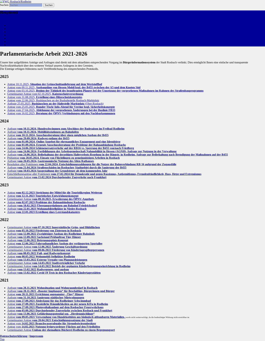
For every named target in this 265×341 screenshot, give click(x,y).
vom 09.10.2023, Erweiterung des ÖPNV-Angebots (63, 199)
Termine (12, 44)
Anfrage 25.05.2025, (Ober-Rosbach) (55, 103)
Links (10, 41)
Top (2, 339)
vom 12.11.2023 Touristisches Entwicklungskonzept (47, 195)
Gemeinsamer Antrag (19, 177)
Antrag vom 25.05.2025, (61, 106)
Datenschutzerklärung (13, 336)
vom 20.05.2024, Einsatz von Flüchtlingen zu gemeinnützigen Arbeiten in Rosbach (70, 157)
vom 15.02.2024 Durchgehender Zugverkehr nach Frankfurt (69, 177)
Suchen (4, 4)
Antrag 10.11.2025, (54, 84)
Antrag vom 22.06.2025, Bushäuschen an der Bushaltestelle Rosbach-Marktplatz (53, 100)
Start (9, 25)
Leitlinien (12, 38)
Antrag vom (51, 323)
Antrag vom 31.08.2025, (44, 97)
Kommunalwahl (16, 28)
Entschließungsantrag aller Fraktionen (104, 174)
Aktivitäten (13, 31)
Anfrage (65, 128)
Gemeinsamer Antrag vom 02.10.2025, (45, 93)
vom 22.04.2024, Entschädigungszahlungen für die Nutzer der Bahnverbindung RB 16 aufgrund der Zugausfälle (107, 164)
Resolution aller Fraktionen (23, 164)
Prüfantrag (13, 157)
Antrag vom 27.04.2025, (61, 110)
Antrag (58, 135)
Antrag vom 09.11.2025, (73, 87)
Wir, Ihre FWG (15, 35)
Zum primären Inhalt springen (17, 19)
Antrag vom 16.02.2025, (61, 113)
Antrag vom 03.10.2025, (105, 90)
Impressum (36, 336)
